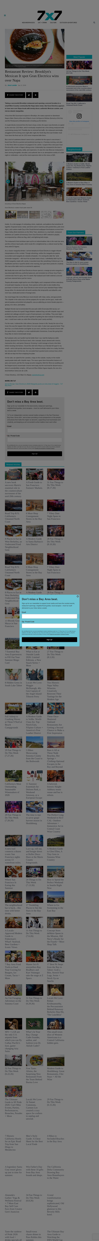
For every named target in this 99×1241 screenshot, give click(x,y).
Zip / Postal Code (28, 621)
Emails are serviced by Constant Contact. (59, 634)
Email (24, 612)
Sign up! (49, 640)
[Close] (78, 596)
